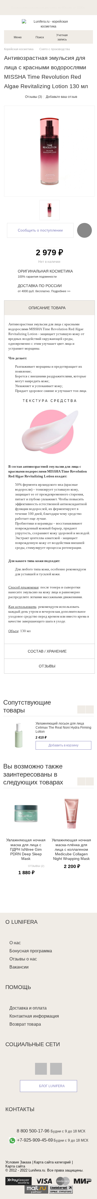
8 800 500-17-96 (33, 1130)
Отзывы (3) (33, 97)
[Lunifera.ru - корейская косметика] (48, 24)
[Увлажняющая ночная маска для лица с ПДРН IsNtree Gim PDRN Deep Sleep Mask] (26, 814)
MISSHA (35, 329)
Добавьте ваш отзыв (61, 97)
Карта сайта (15, 1166)
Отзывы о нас (23, 959)
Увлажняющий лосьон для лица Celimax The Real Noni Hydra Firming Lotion (63, 727)
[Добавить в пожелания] (84, 230)
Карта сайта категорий (52, 1162)
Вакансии (19, 967)
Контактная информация (34, 1016)
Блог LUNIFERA (52, 1086)
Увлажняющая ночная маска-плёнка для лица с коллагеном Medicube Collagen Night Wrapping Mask (71, 849)
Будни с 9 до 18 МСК (68, 1131)
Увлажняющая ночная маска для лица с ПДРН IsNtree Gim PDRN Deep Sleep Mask (26, 849)
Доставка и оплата (28, 1008)
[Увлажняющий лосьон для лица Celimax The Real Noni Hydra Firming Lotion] (19, 735)
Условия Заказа (18, 1162)
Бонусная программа (30, 951)
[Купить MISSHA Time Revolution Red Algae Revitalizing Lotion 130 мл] (49, 210)
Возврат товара (25, 1024)
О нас (15, 942)
